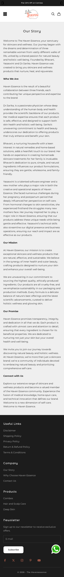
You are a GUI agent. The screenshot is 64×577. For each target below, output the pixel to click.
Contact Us (9, 480)
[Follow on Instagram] (22, 560)
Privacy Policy (11, 441)
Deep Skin (9, 509)
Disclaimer (9, 430)
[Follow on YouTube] (39, 560)
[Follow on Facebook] (5, 560)
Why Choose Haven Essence (19, 475)
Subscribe (13, 549)
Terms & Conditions (14, 452)
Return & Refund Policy (16, 446)
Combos (8, 498)
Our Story (9, 469)
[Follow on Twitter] (13, 560)
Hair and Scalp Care (14, 503)
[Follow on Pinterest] (30, 560)
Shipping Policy (12, 435)
